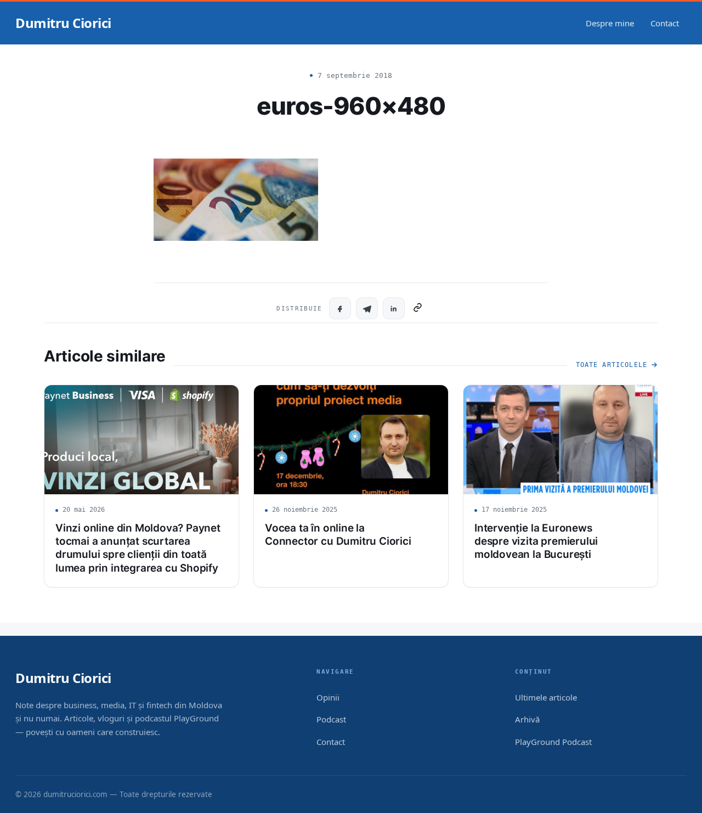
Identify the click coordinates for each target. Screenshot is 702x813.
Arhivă (527, 719)
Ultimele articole (546, 697)
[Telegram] (367, 308)
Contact (664, 23)
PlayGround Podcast (553, 741)
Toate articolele (611, 365)
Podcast (331, 719)
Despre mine (610, 23)
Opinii (327, 697)
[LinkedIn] (394, 308)
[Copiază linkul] (418, 308)
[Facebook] (340, 308)
